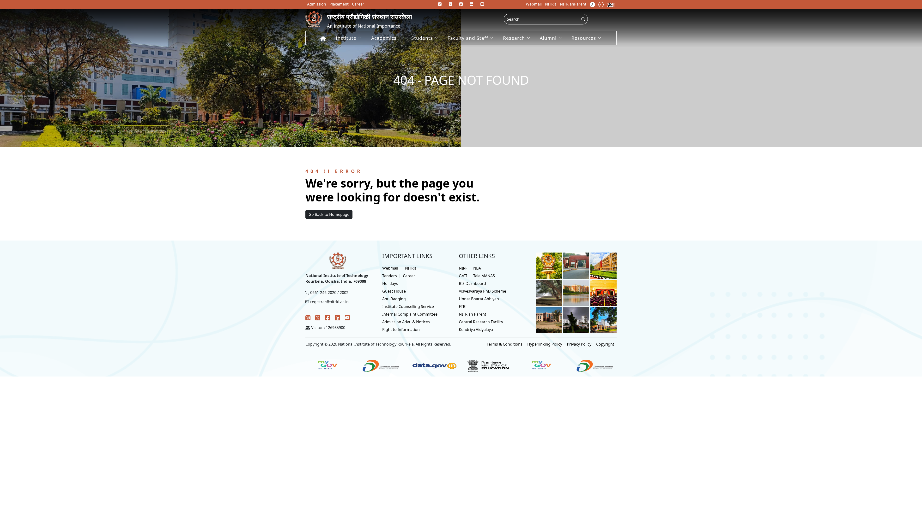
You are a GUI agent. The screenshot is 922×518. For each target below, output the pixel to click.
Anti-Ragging (394, 298)
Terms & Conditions (504, 344)
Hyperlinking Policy (544, 344)
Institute (346, 38)
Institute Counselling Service (408, 306)
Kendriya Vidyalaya (476, 329)
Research (514, 38)
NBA (477, 268)
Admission (316, 4)
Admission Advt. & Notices (406, 321)
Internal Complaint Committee (409, 314)
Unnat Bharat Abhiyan (479, 298)
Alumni (548, 38)
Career (409, 275)
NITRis (411, 268)
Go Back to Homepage (329, 214)
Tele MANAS (484, 275)
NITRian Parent (472, 314)
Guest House (394, 291)
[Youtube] (482, 4)
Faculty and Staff (468, 38)
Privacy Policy (579, 344)
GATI (463, 275)
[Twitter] (317, 318)
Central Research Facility (481, 321)
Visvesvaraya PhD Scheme (482, 291)
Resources (583, 38)
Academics (383, 38)
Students (422, 38)
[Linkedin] (471, 4)
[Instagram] (307, 318)
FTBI (463, 306)
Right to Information (401, 329)
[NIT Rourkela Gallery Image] (549, 265)
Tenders (389, 275)
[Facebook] (327, 318)
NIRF (463, 268)
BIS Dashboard (472, 283)
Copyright (605, 344)
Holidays (390, 283)
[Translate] (611, 4)
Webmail (390, 268)
